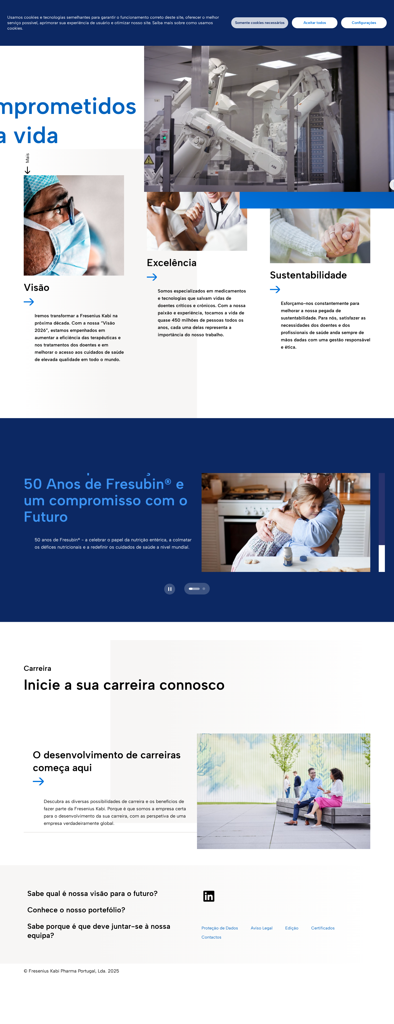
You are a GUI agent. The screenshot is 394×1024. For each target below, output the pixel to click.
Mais (27, 158)
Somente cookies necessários (260, 23)
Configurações (364, 23)
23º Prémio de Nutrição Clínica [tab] (199, 589)
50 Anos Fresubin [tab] (190, 588)
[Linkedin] (209, 896)
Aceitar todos (314, 23)
